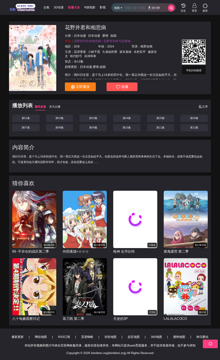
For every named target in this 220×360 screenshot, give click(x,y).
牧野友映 (147, 46)
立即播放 (83, 86)
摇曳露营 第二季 (176, 251)
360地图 (156, 337)
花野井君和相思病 (85, 27)
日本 (77, 46)
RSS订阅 (64, 337)
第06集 (194, 118)
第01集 (26, 118)
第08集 (59, 127)
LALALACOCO (175, 318)
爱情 (105, 35)
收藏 (124, 86)
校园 (113, 35)
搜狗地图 (179, 337)
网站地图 (41, 337)
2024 (110, 46)
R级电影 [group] (89, 7)
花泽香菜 (80, 51)
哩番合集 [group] (43, 7)
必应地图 (134, 337)
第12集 (194, 127)
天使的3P (120, 318)
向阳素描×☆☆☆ (76, 251)
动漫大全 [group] (74, 7)
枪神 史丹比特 (124, 251)
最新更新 (18, 337)
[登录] (194, 4)
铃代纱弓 (76, 56)
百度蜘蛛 (87, 337)
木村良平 (140, 51)
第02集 (59, 118)
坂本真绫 (125, 51)
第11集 (160, 127)
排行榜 (155, 7)
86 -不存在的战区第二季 (30, 251)
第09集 (93, 127)
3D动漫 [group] (59, 7)
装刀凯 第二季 (73, 318)
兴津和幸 (90, 56)
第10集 (127, 127)
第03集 (93, 118)
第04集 (127, 118)
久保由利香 (109, 51)
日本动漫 (80, 35)
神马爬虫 (202, 337)
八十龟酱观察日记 (26, 318)
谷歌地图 (110, 337)
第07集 (26, 127)
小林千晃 (94, 51)
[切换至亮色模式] (205, 4)
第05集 (160, 118)
